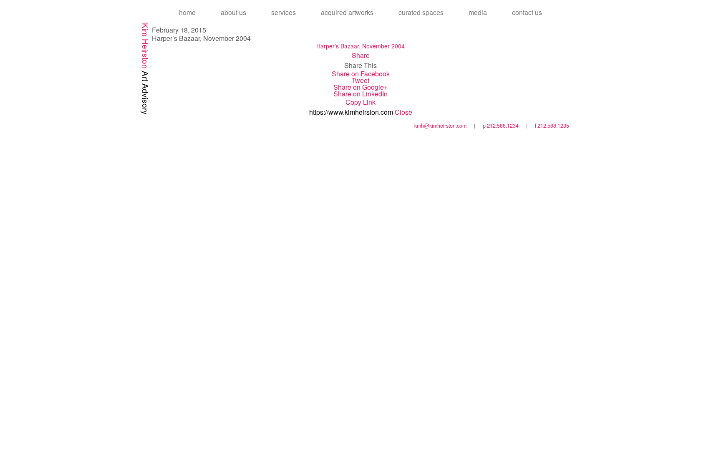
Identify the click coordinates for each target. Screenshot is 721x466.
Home (187, 12)
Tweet (360, 80)
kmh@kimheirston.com (440, 125)
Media (478, 12)
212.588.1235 (553, 125)
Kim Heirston (145, 69)
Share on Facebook (361, 73)
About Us (233, 12)
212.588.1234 (503, 125)
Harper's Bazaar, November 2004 (360, 46)
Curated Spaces (421, 12)
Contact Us (527, 12)
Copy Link (360, 102)
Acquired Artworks (347, 12)
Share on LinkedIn (360, 93)
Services (283, 12)
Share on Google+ (360, 87)
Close (403, 112)
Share (361, 55)
